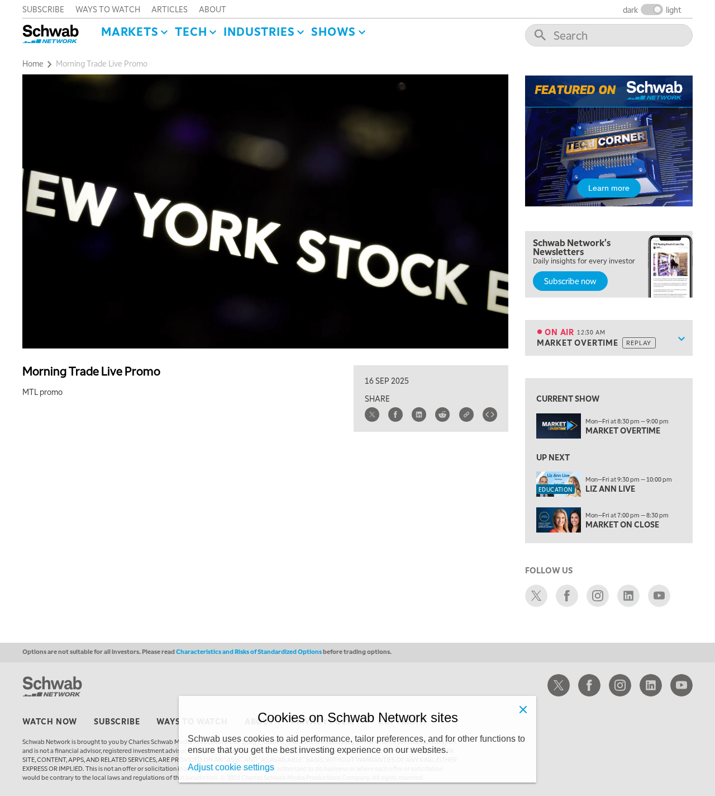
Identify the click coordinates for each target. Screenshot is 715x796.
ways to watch (107, 9)
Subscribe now (570, 281)
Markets (130, 31)
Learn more (609, 187)
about (212, 9)
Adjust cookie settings (231, 767)
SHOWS (333, 31)
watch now (49, 721)
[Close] (522, 709)
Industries (258, 31)
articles (169, 9)
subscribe (43, 9)
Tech (191, 31)
